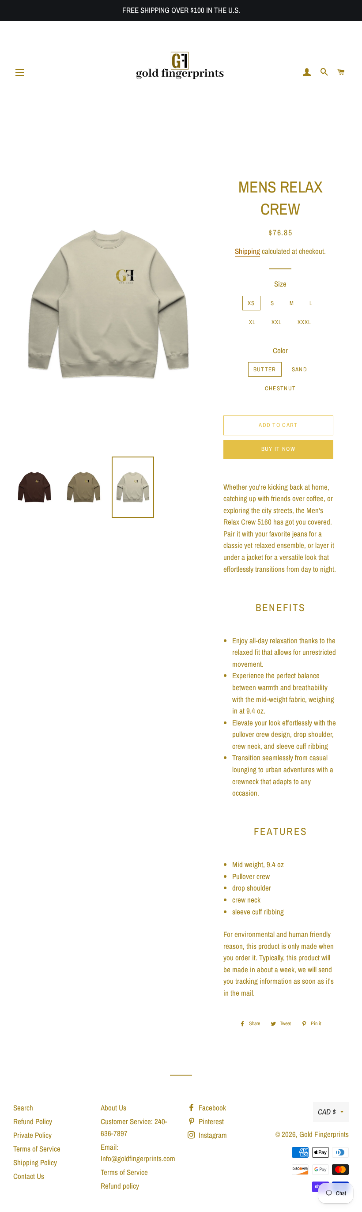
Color (280, 350)
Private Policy (32, 1135)
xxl (277, 322)
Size (280, 284)
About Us (113, 1108)
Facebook (211, 1108)
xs (251, 303)
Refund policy (120, 1186)
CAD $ (327, 1111)
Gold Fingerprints (324, 1134)
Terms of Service (36, 1149)
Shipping (247, 251)
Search (23, 1108)
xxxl (305, 322)
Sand (299, 369)
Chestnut (280, 388)
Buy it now (278, 449)
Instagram (212, 1135)
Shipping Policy (35, 1162)
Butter (264, 369)
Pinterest (210, 1121)
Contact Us (28, 1176)
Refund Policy (32, 1121)
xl (252, 322)
